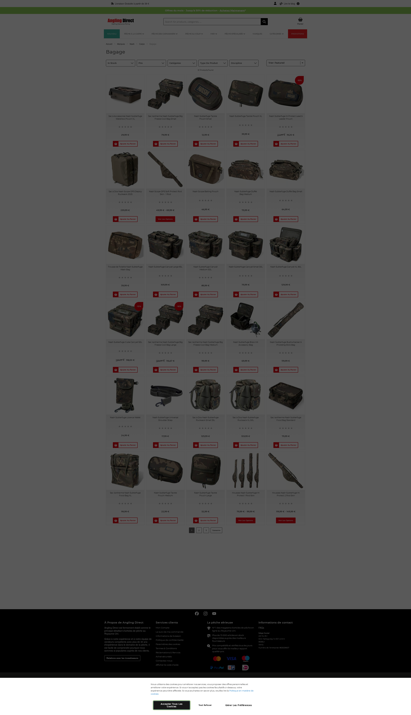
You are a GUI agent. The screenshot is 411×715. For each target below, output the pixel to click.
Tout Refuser (205, 705)
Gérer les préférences (238, 705)
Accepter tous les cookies (172, 705)
